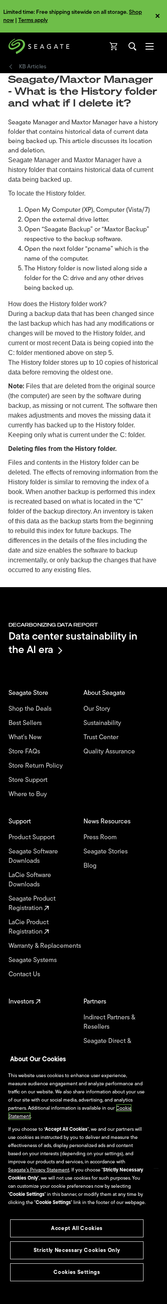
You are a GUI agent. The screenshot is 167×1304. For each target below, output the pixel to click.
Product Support (32, 837)
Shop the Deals (32, 709)
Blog (91, 866)
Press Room (101, 837)
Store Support (29, 780)
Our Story (98, 709)
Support (20, 821)
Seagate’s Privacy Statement (38, 1170)
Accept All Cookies (77, 1228)
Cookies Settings (77, 1272)
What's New (26, 737)
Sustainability (103, 723)
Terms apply (33, 20)
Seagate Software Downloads (33, 856)
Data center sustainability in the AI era (73, 642)
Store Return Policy (36, 766)
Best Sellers (26, 723)
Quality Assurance (110, 751)
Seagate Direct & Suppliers (107, 1045)
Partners (96, 1001)
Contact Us (25, 974)
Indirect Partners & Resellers (109, 1022)
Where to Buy (29, 794)
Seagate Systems (33, 960)
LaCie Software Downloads (30, 880)
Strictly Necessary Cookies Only (77, 1250)
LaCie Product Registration (29, 927)
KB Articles (32, 66)
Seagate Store (29, 693)
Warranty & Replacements (46, 946)
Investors (22, 1001)
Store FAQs (25, 751)
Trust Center (102, 737)
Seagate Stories (106, 851)
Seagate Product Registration (32, 903)
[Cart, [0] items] (114, 46)
